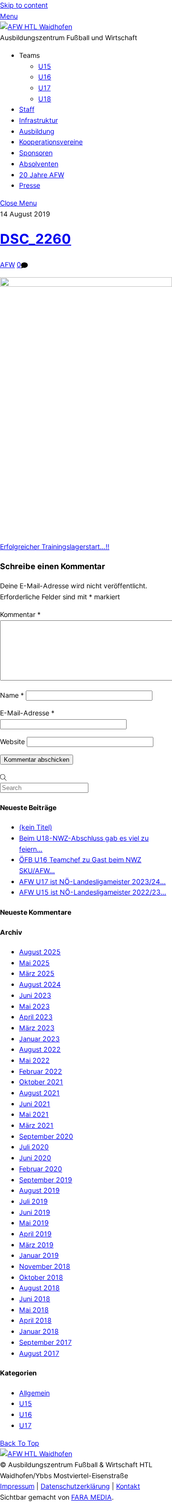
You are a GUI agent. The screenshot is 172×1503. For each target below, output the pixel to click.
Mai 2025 (34, 963)
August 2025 (40, 952)
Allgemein (34, 1393)
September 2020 (46, 1136)
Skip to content (24, 5)
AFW (7, 264)
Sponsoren (36, 153)
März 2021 (36, 1125)
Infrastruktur (38, 120)
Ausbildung (36, 131)
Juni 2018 (34, 1299)
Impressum (17, 1486)
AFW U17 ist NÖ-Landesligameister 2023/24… (92, 881)
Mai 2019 (34, 1223)
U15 (44, 66)
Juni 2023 (35, 995)
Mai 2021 (34, 1114)
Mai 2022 (34, 1060)
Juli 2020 (34, 1147)
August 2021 (39, 1093)
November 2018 (44, 1266)
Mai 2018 (34, 1310)
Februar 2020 (40, 1169)
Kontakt (128, 1486)
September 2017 (45, 1342)
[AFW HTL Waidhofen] (36, 26)
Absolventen (38, 164)
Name (12, 695)
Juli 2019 (33, 1201)
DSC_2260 (35, 239)
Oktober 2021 (41, 1082)
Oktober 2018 (41, 1277)
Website (12, 741)
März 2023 (36, 1028)
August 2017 (39, 1353)
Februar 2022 (40, 1071)
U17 (44, 88)
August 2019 (39, 1190)
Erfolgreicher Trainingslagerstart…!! (54, 546)
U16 (44, 77)
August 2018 (39, 1288)
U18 (44, 99)
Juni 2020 (35, 1158)
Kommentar (20, 614)
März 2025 (36, 973)
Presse (29, 185)
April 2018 (35, 1320)
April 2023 (36, 1017)
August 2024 (40, 984)
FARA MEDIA (91, 1497)
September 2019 (45, 1180)
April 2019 (35, 1234)
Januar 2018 (39, 1331)
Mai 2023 (34, 1006)
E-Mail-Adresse (27, 713)
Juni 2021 (34, 1104)
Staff (26, 109)
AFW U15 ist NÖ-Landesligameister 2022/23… (92, 892)
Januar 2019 (39, 1255)
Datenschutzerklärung (75, 1486)
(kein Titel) (35, 827)
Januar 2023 (39, 1039)
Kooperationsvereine (51, 142)
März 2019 (36, 1245)
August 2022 (40, 1049)
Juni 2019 (34, 1212)
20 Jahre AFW (41, 175)
